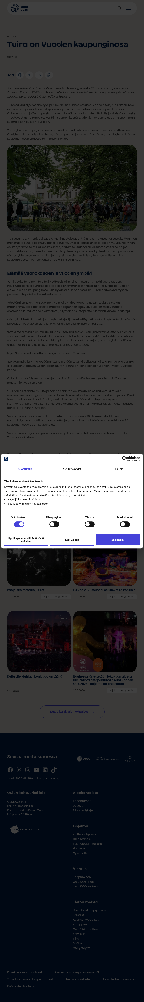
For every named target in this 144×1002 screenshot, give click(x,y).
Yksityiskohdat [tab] (72, 468)
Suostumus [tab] (25, 468)
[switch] (54, 524)
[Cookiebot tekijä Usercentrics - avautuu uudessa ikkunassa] (124, 458)
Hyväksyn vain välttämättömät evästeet (26, 540)
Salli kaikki (117, 539)
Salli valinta (72, 539)
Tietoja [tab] (119, 468)
